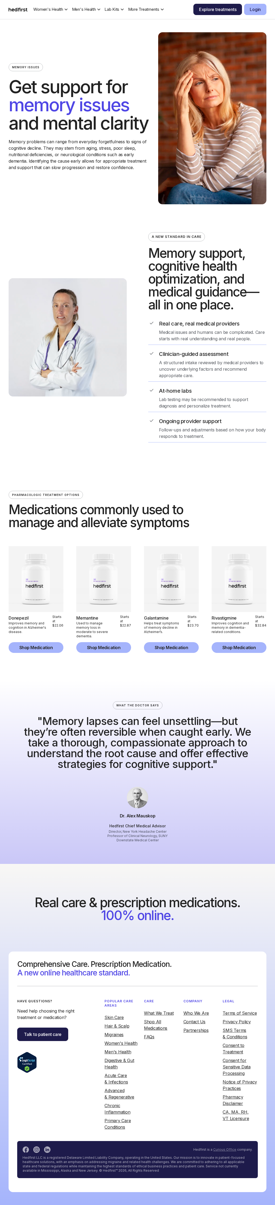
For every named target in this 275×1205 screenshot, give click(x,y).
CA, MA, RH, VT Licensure (236, 1115)
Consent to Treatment (233, 1048)
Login (255, 9)
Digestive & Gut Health (119, 1064)
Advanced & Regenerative (119, 1094)
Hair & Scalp (116, 1026)
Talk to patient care (42, 1034)
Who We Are (196, 1013)
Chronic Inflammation (117, 1109)
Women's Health (121, 1043)
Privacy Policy (237, 1021)
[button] (51, 9)
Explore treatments (218, 9)
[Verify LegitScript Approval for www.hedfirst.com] (27, 1062)
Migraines (114, 1034)
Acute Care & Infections (116, 1079)
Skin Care (114, 1017)
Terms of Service (240, 1013)
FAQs (149, 1036)
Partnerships (196, 1030)
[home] (18, 9)
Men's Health (117, 1051)
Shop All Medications (155, 1025)
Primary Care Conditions (117, 1124)
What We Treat (159, 1013)
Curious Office (224, 1149)
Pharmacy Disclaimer (233, 1100)
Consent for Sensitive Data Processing (237, 1067)
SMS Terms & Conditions (235, 1033)
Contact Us (194, 1021)
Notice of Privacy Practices (240, 1085)
